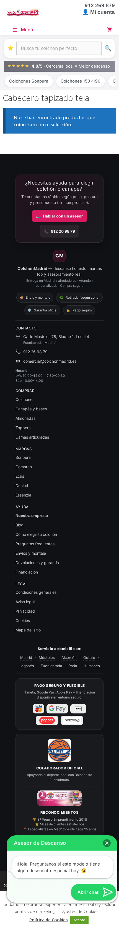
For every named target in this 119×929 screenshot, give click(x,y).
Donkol (21, 485)
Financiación (26, 572)
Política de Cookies (48, 919)
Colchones (24, 399)
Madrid (26, 657)
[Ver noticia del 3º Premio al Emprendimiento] (59, 798)
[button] (107, 843)
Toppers (22, 427)
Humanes (92, 666)
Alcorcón (69, 657)
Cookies (22, 620)
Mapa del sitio (28, 630)
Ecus (19, 476)
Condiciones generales (35, 592)
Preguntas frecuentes (35, 543)
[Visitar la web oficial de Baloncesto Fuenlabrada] (59, 750)
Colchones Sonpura (28, 81)
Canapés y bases (31, 408)
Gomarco (23, 466)
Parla (73, 666)
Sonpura (23, 457)
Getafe (89, 657)
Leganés (26, 666)
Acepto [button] (79, 919)
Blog (19, 525)
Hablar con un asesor (59, 216)
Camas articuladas (32, 437)
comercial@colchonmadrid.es (49, 361)
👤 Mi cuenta (98, 12)
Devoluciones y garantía (37, 562)
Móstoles (47, 657)
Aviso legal (25, 601)
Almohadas (25, 418)
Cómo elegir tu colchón (36, 534)
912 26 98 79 (59, 231)
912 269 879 (100, 5)
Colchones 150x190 (80, 81)
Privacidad (25, 611)
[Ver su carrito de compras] (111, 29)
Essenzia (23, 495)
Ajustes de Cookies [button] (80, 911)
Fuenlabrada (51, 666)
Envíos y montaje (30, 553)
